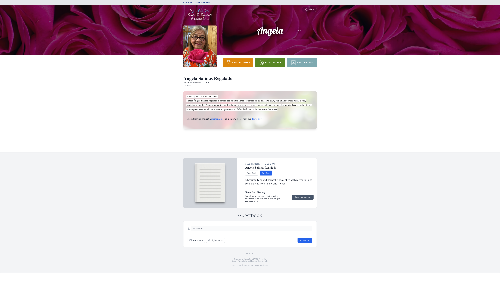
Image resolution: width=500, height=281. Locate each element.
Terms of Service (257, 261)
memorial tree (217, 118)
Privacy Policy (243, 261)
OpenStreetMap (253, 265)
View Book (251, 173)
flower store (257, 118)
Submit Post (305, 240)
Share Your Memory (302, 197)
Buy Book (266, 173)
